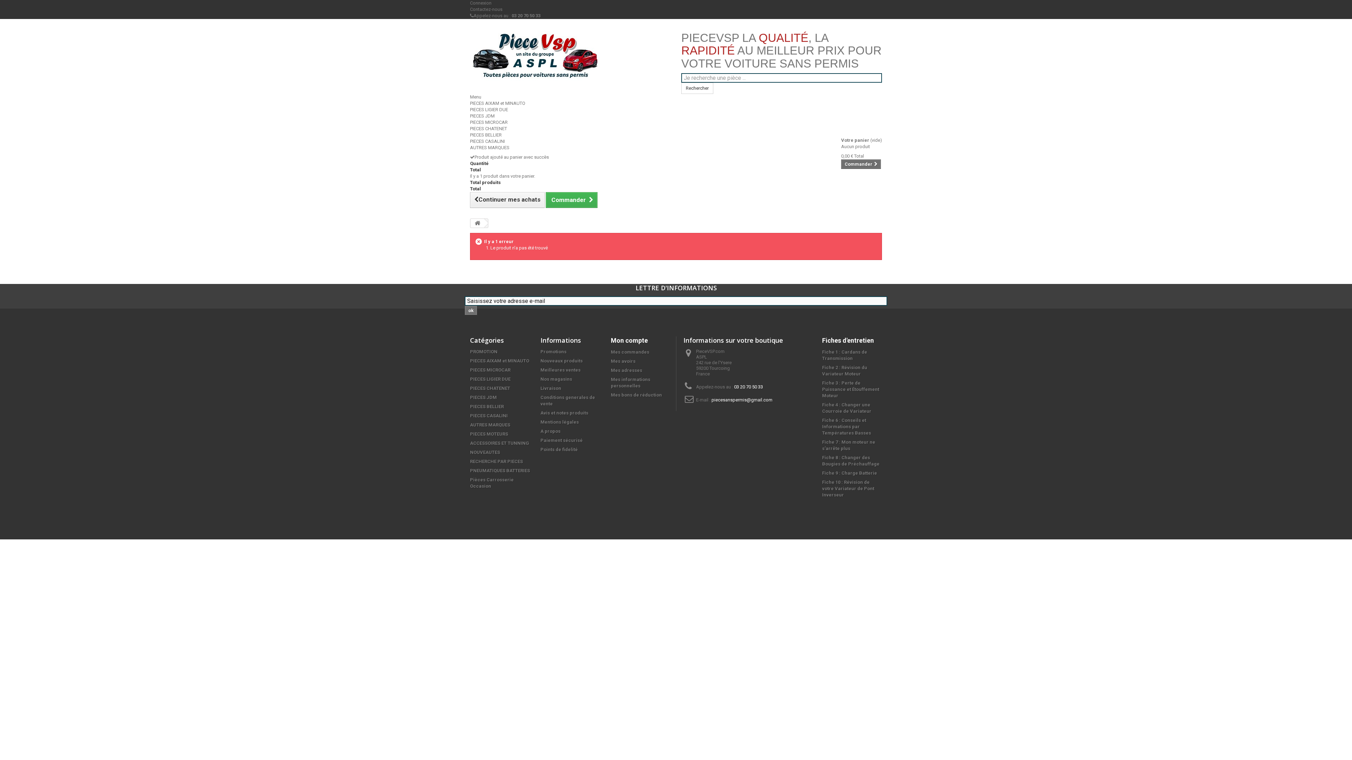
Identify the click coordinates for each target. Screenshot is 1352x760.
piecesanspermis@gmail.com (742, 400)
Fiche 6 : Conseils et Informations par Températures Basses (846, 427)
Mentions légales (559, 422)
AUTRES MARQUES (489, 147)
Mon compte (629, 340)
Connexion (481, 3)
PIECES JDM (482, 116)
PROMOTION (483, 351)
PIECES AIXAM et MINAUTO (497, 103)
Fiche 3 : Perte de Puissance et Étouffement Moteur (850, 389)
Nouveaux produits (561, 360)
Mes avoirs (623, 361)
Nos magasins (556, 379)
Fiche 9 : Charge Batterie (849, 473)
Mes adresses (626, 370)
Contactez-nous (486, 9)
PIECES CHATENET (488, 128)
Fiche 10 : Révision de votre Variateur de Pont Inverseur (848, 489)
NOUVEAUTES (485, 452)
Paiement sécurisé (561, 440)
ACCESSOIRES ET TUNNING (499, 443)
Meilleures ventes (560, 370)
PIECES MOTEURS (489, 434)
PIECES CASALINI (487, 141)
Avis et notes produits (564, 413)
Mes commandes (630, 352)
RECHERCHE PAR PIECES (496, 461)
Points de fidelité (559, 449)
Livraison (550, 388)
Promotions (553, 351)
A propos (550, 431)
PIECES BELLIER (486, 135)
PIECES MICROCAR (489, 122)
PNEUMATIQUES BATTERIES (500, 470)
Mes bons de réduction (636, 395)
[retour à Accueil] (477, 223)
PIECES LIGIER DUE (489, 109)
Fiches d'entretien (848, 340)
